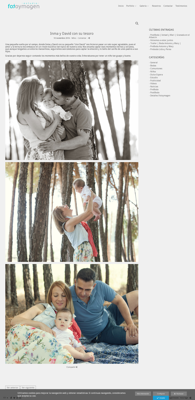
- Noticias (153, 86)
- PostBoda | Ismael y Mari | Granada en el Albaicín (169, 36)
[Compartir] (89, 38)
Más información (143, 394)
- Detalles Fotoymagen (159, 95)
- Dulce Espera (156, 74)
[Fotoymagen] (24, 13)
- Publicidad (155, 80)
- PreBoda (153, 89)
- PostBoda (154, 92)
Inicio (121, 6)
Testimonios (181, 6)
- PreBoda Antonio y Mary (161, 46)
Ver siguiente (28, 387)
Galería (143, 6)
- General (153, 62)
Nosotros (156, 6)
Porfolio (130, 6)
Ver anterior (12, 387)
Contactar (168, 6)
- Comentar (82, 38)
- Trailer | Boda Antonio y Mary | (165, 43)
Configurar (161, 394)
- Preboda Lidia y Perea (160, 49)
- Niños (152, 71)
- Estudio (153, 77)
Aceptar (162, 398)
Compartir (71, 367)
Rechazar (179, 394)
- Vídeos (153, 83)
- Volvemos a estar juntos (161, 40)
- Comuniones (155, 68)
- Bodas (152, 65)
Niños (74, 38)
